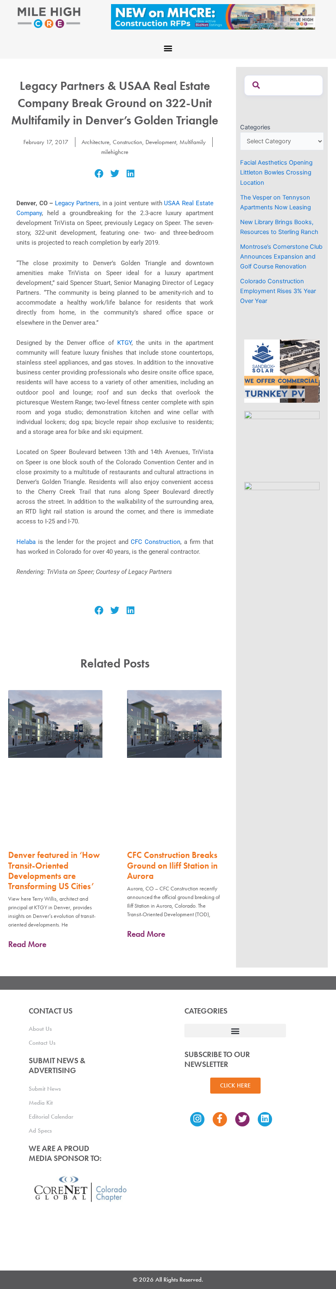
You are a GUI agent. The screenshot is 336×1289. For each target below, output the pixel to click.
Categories (255, 127)
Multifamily (192, 142)
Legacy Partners (77, 203)
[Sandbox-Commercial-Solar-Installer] (282, 370)
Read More (27, 944)
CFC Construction (155, 542)
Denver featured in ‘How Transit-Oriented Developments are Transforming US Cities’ (54, 870)
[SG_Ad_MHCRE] (282, 442)
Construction (127, 142)
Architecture (95, 142)
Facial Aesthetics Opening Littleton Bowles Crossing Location (276, 172)
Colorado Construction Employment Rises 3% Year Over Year (278, 291)
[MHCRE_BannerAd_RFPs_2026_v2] (213, 16)
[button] (168, 48)
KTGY (123, 342)
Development (160, 142)
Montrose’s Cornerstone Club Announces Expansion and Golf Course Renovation (281, 256)
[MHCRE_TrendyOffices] (282, 513)
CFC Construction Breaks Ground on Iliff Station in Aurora (172, 865)
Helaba (26, 542)
